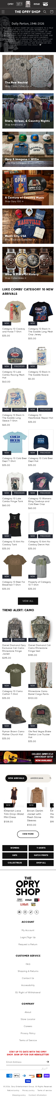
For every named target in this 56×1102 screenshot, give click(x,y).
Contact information (38, 1095)
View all (28, 601)
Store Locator (28, 1019)
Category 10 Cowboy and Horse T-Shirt (13, 330)
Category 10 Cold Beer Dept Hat (40, 459)
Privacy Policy (28, 1033)
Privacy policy (28, 1090)
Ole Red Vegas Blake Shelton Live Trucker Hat (39, 734)
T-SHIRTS (41, 848)
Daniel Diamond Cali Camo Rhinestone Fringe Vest (39, 648)
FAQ (28, 964)
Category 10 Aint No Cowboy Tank (13, 543)
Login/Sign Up (28, 937)
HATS (14, 855)
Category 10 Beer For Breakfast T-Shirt (13, 583)
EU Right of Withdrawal (28, 992)
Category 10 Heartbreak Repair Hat (40, 416)
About (28, 1012)
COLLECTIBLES (15, 863)
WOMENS (14, 848)
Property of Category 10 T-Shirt (39, 583)
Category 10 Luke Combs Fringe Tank (12, 500)
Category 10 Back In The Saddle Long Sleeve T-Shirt (13, 418)
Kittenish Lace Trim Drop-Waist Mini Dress (14, 814)
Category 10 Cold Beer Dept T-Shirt (14, 459)
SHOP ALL (41, 863)
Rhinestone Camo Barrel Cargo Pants (38, 692)
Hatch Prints (41, 855)
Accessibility (28, 985)
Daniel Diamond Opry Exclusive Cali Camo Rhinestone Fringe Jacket (14, 649)
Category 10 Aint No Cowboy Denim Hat (39, 543)
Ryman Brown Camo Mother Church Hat (13, 733)
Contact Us (28, 978)
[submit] (48, 1062)
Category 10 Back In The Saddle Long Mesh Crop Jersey (40, 332)
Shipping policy (19, 1095)
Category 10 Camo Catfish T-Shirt (12, 692)
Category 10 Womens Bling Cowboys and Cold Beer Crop (39, 501)
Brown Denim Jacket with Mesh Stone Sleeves (35, 816)
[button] (44, 11)
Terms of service (44, 1090)
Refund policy (13, 1090)
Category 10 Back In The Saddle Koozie (39, 373)
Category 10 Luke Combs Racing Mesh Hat (13, 375)
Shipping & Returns (28, 971)
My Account (28, 930)
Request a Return (28, 944)
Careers (28, 1026)
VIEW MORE (28, 834)
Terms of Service (28, 1040)
